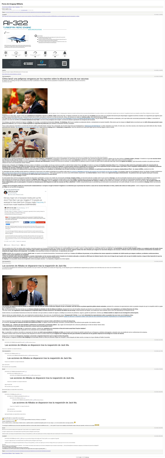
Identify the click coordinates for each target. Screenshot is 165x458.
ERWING (4, 70)
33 (36, 12)
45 (50, 12)
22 (24, 12)
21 (23, 12)
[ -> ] (26, 342)
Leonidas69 (4, 14)
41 (45, 12)
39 (43, 12)
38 (42, 12)
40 (44, 12)
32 (35, 12)
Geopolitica (18, 6)
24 (27, 12)
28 (31, 12)
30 (33, 12)
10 (11, 12)
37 (41, 12)
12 (13, 12)
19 (21, 12)
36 (40, 12)
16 (18, 12)
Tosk (3, 339)
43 (47, 12)
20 (22, 12)
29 (32, 12)
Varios (14, 6)
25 (28, 12)
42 (46, 12)
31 (34, 12)
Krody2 (3, 369)
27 (30, 12)
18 (20, 12)
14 (16, 12)
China (10, 8)
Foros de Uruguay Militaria (12, 4)
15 (17, 12)
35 (39, 12)
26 (29, 12)
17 (19, 12)
